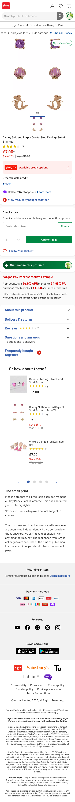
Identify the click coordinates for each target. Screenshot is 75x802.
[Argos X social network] (37, 627)
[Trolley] (69, 6)
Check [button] (65, 226)
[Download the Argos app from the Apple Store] (26, 653)
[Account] (52, 6)
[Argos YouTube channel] (17, 627)
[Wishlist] (61, 6)
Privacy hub (37, 685)
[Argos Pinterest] (47, 627)
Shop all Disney (63, 32)
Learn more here (60, 575)
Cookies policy (24, 689)
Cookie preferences (49, 689)
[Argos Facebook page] (27, 627)
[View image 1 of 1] (37, 124)
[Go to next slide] (56, 481)
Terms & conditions (38, 693)
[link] (37, 199)
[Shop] (14, 6)
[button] (62, 43)
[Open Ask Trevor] (69, 16)
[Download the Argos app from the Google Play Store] (49, 653)
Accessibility (18, 685)
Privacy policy (56, 685)
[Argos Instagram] (58, 627)
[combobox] (29, 16)
